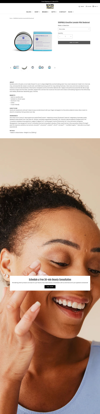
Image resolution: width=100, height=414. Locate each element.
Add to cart (74, 42)
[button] (10, 68)
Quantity (60, 33)
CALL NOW (50, 286)
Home (11, 18)
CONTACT (62, 12)
